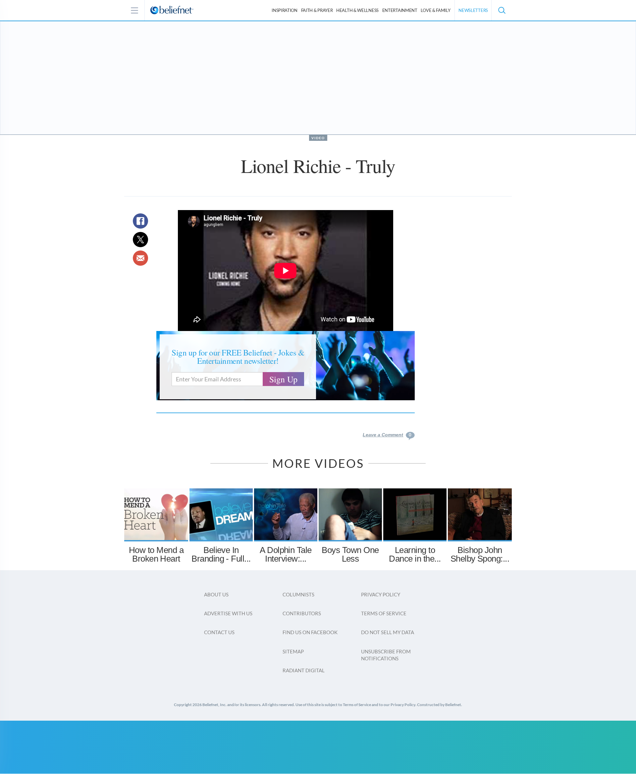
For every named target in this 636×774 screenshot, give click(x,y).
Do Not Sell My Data (387, 632)
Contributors (302, 613)
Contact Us (219, 632)
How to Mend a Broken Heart (156, 554)
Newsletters (473, 10)
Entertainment (399, 10)
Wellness (357, 10)
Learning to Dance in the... (415, 554)
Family (435, 10)
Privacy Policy (380, 594)
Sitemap (293, 651)
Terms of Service (383, 613)
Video (318, 138)
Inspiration (284, 10)
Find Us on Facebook (310, 632)
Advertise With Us (228, 613)
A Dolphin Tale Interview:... (286, 554)
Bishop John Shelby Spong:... (479, 554)
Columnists (298, 594)
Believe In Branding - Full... (221, 554)
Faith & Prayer (317, 10)
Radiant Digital (304, 670)
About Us (216, 594)
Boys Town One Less (350, 554)
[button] (501, 10)
